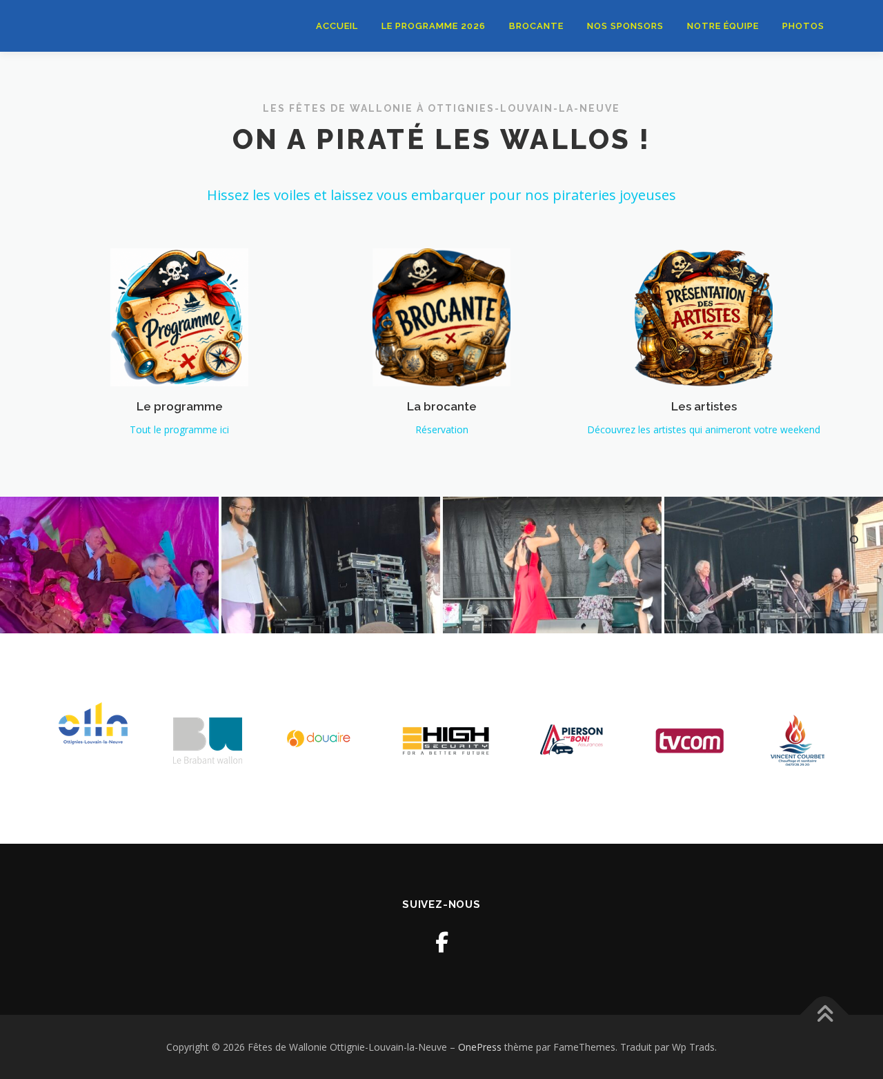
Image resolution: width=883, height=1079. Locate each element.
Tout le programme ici (179, 429)
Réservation (441, 429)
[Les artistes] (704, 316)
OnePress (480, 1046)
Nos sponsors (625, 26)
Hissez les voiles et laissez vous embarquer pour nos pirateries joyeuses (441, 195)
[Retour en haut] (824, 1014)
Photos (803, 26)
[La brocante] (441, 316)
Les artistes (704, 406)
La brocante (442, 406)
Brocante (536, 26)
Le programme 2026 (433, 26)
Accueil (337, 26)
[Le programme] (179, 316)
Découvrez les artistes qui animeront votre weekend (703, 429)
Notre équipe (723, 26)
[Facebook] (441, 942)
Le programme (180, 406)
